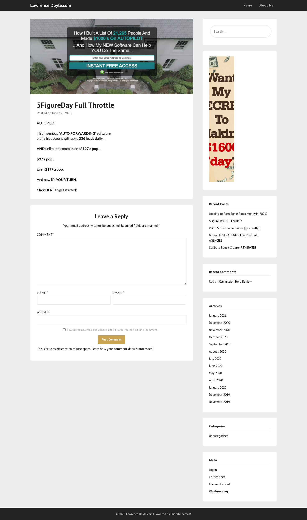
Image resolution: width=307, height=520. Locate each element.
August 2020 (217, 351)
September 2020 (220, 344)
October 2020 (218, 337)
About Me (266, 5)
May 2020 (215, 373)
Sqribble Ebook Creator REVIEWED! (232, 248)
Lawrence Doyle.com (50, 5)
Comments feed (219, 484)
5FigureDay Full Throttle (225, 221)
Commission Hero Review (235, 281)
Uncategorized (218, 436)
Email (118, 293)
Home (248, 5)
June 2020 (215, 366)
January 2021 (217, 316)
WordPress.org (218, 491)
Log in (213, 470)
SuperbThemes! (181, 514)
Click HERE (46, 190)
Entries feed (217, 477)
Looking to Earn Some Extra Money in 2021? (238, 214)
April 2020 (216, 380)
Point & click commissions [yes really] (234, 228)
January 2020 (217, 387)
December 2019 (219, 395)
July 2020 (215, 359)
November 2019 (219, 402)
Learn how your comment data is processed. (122, 349)
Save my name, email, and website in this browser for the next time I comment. (112, 329)
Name (42, 293)
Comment (46, 234)
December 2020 (219, 323)
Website (43, 312)
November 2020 (219, 330)
